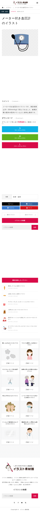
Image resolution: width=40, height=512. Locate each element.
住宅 (13, 353)
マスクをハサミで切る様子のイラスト (10, 370)
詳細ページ (10, 363)
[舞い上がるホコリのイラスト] (10, 358)
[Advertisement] (20, 78)
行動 (25, 353)
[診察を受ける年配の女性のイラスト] (29, 385)
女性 (30, 351)
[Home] (2, 7)
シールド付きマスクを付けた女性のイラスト (30, 396)
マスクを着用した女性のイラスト (30, 343)
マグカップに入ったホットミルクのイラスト (21, 301)
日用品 (34, 351)
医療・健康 (5, 11)
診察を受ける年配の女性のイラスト (30, 370)
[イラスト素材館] (20, 3)
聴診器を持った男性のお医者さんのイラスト (30, 423)
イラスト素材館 (24, 509)
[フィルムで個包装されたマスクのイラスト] (10, 437)
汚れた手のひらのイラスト (10, 395)
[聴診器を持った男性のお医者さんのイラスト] (29, 437)
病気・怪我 (8, 353)
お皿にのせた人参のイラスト (16, 294)
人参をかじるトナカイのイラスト (18, 309)
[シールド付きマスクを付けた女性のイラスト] (29, 410)
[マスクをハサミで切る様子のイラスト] (10, 384)
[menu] (37, 2)
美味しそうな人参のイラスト (16, 286)
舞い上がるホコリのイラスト (10, 343)
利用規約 (21, 122)
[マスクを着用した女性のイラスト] (29, 359)
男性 (30, 431)
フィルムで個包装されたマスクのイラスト (10, 423)
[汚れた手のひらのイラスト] (10, 410)
